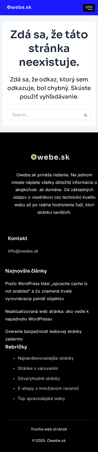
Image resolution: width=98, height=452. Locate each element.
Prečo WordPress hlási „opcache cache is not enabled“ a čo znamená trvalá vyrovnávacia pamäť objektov (46, 291)
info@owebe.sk (23, 251)
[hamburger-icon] (89, 8)
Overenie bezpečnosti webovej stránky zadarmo (43, 335)
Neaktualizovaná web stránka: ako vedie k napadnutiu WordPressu (47, 315)
